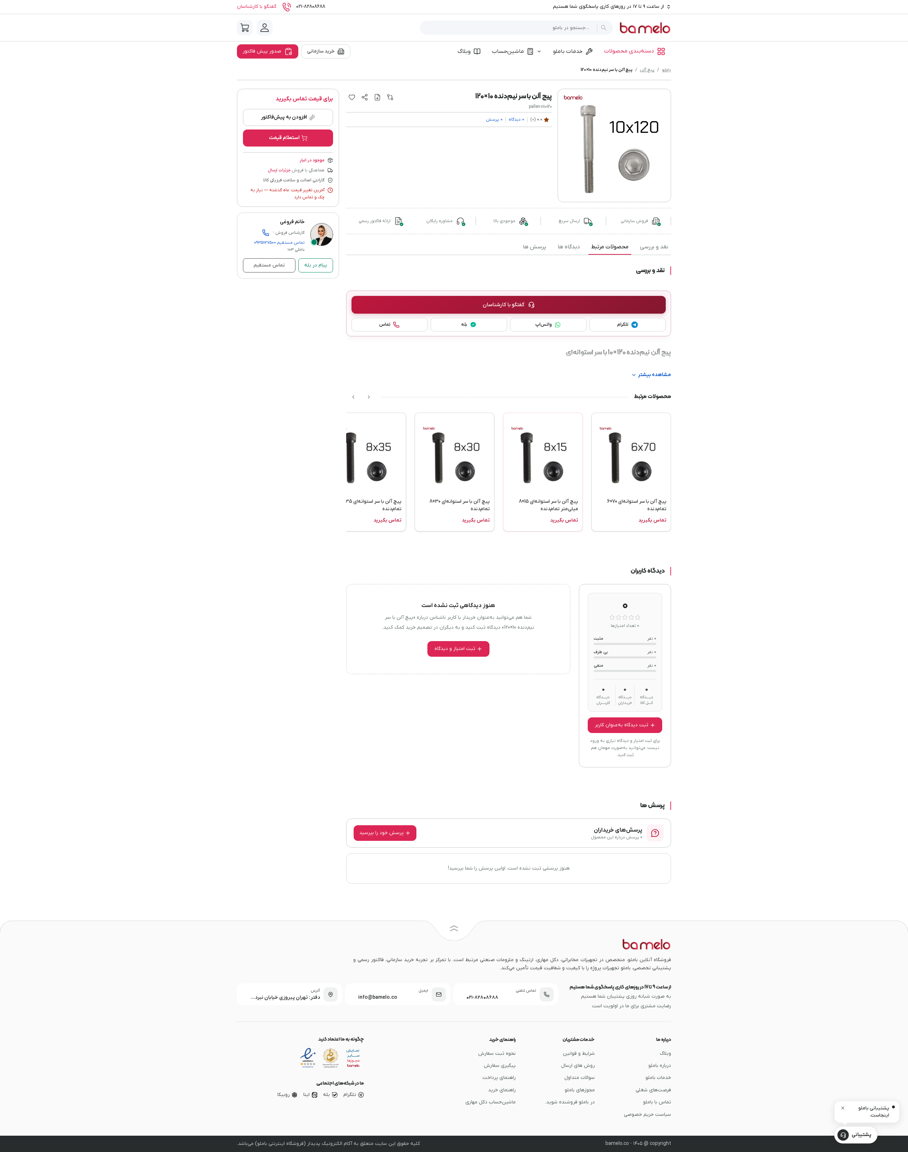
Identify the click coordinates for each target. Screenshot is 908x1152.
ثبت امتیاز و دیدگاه (454, 648)
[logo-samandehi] (330, 1058)
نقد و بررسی (654, 246)
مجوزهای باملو (580, 1090)
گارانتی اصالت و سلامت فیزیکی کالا (294, 180)
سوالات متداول (579, 1077)
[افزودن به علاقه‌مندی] (352, 97)
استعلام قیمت (284, 137)
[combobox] (510, 27)
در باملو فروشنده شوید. (570, 1102)
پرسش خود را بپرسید (381, 832)
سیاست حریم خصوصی (647, 1114)
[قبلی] (369, 397)
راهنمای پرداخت (499, 1077)
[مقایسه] (390, 97)
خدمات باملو (568, 51)
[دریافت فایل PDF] (377, 97)
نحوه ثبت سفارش (497, 1053)
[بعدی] (353, 397)
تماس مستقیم (279, 243)
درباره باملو (659, 1065)
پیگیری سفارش (500, 1065)
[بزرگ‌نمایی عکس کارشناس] (321, 234)
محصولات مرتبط (610, 246)
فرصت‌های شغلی (653, 1090)
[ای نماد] (353, 1058)
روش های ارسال (578, 1065)
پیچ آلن (647, 70)
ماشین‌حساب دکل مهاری (490, 1102)
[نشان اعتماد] (308, 1058)
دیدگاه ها (569, 246)
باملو (666, 70)
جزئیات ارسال (279, 170)
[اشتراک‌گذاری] (364, 97)
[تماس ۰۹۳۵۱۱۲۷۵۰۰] (265, 232)
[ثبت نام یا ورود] (264, 27)
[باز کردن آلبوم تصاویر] (614, 145)
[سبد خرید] (245, 27)
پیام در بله (315, 265)
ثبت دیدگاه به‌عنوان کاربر (621, 725)
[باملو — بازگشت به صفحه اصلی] (645, 28)
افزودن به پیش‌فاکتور (284, 117)
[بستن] (843, 1108)
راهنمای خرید (502, 1090)
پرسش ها (534, 246)
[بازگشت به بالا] (454, 929)
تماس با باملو (657, 1102)
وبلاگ (464, 51)
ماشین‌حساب (508, 51)
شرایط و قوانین (579, 1053)
